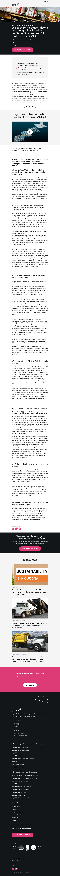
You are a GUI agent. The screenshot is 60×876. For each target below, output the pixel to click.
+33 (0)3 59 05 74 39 (19, 733)
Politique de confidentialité (18, 858)
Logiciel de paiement (17, 755)
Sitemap (14, 863)
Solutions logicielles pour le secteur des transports (25, 775)
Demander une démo (22, 50)
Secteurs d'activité (16, 814)
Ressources (15, 817)
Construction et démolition (18, 767)
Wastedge (14, 761)
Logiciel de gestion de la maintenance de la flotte (24, 778)
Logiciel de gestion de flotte (19, 795)
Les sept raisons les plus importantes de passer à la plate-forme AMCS (30, 73)
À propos (14, 809)
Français (46, 1)
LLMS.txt (14, 865)
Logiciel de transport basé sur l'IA (20, 789)
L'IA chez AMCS (16, 806)
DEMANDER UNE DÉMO (22, 835)
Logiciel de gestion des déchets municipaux (23, 753)
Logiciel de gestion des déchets (20, 747)
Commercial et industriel (18, 764)
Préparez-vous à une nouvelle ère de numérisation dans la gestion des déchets (28, 64)
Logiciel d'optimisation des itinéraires (21, 786)
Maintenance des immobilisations (20, 781)
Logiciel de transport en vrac (19, 792)
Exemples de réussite (17, 812)
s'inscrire (30, 685)
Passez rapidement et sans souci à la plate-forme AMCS (31, 69)
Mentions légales (16, 860)
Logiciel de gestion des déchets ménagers (23, 758)
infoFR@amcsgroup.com (20, 735)
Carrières (14, 820)
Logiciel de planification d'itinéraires (21, 798)
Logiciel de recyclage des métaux (20, 750)
